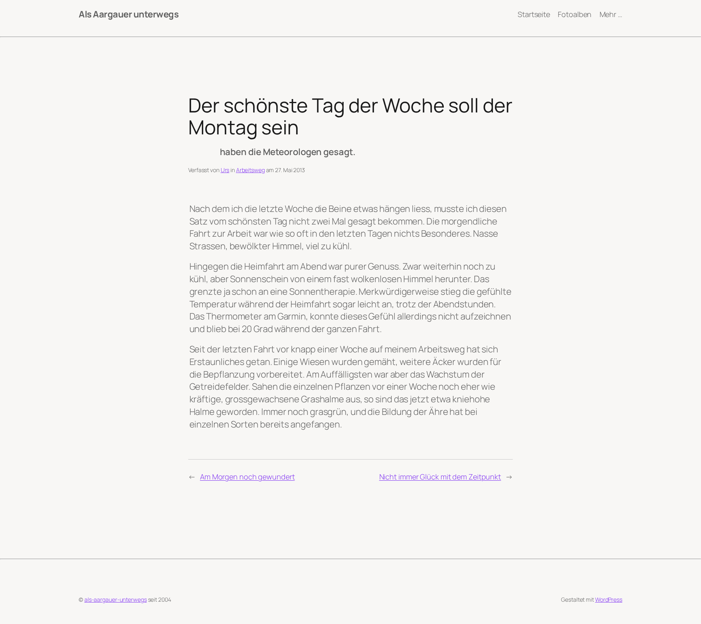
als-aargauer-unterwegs (115, 599)
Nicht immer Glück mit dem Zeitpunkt (440, 476)
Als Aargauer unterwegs (128, 14)
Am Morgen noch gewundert (247, 476)
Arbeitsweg (250, 170)
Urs (225, 170)
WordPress (608, 599)
